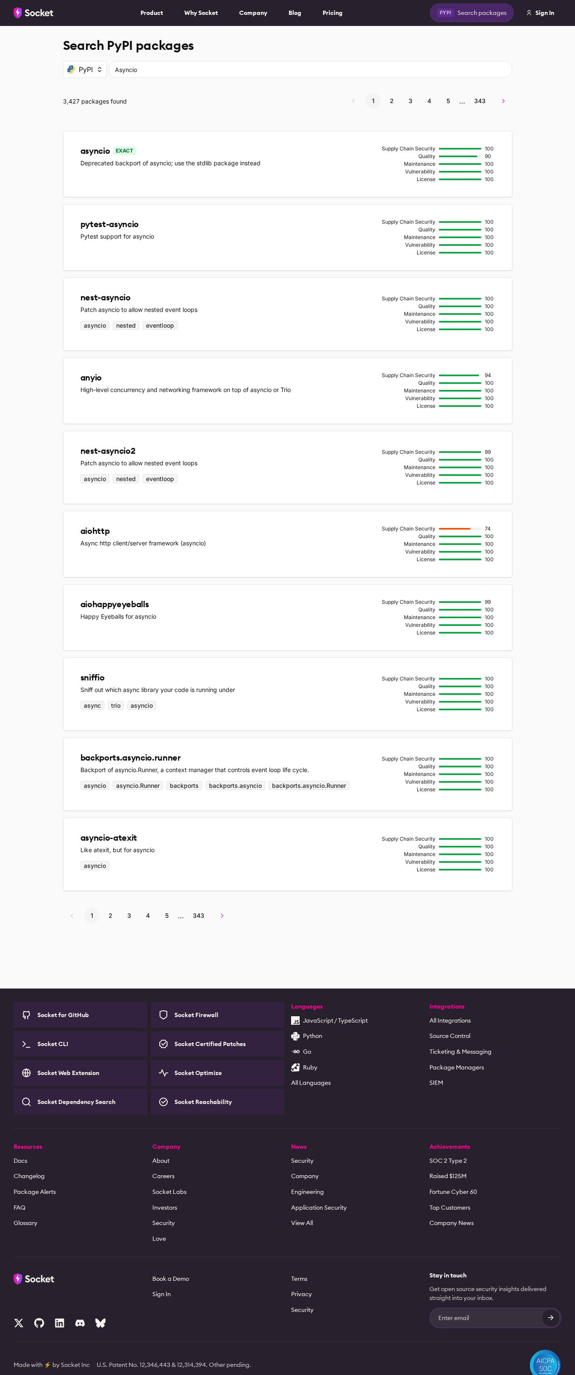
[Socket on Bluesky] (100, 1323)
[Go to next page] (503, 101)
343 (480, 100)
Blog (295, 13)
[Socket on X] (19, 1323)
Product (151, 13)
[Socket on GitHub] (39, 1323)
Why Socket (201, 13)
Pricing (333, 13)
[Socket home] (34, 12)
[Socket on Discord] (80, 1323)
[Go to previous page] (353, 101)
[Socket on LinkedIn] (59, 1323)
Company (253, 13)
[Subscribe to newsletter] (550, 1317)
